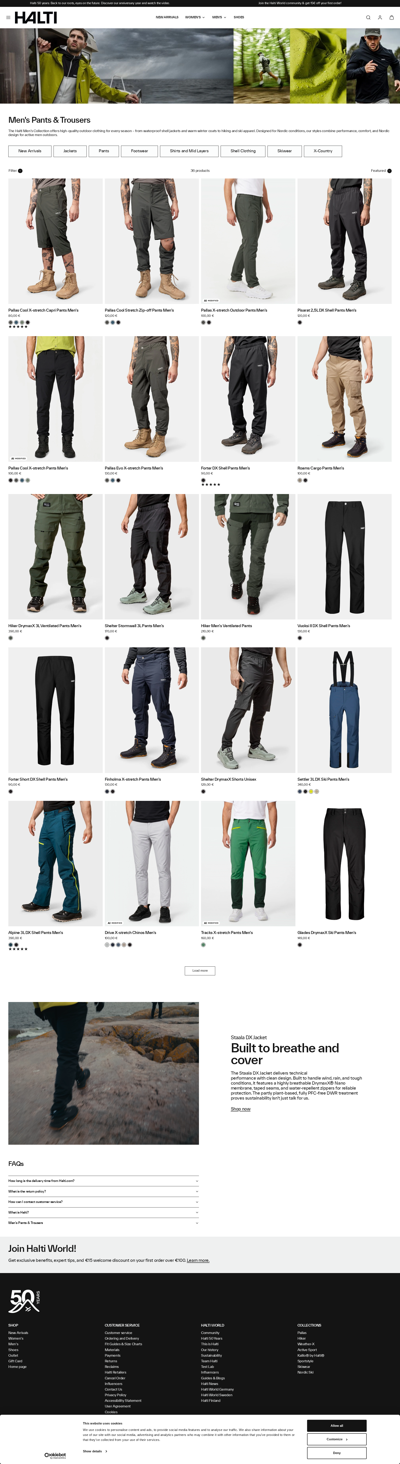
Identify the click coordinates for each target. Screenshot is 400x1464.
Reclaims (112, 1367)
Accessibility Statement (123, 1400)
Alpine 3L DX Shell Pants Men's (35, 933)
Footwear (139, 151)
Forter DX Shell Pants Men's (225, 468)
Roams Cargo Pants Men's (321, 468)
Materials (112, 1350)
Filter (13, 170)
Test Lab (207, 1367)
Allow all (337, 1425)
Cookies (111, 1412)
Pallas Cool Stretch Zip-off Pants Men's (139, 310)
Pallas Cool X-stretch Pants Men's (38, 468)
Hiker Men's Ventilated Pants (226, 626)
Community (210, 1333)
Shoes (13, 1350)
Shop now (241, 1109)
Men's (13, 1344)
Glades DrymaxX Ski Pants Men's (327, 933)
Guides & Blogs (213, 1378)
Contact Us (113, 1389)
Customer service (118, 1333)
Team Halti (209, 1361)
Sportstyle (306, 1361)
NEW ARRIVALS (167, 17)
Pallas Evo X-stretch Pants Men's (134, 468)
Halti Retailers (115, 1372)
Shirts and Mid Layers (189, 151)
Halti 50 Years (211, 1338)
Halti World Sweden (216, 1395)
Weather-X (306, 1344)
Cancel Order (115, 1378)
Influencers (113, 1384)
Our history (209, 1350)
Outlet (13, 1355)
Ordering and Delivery (122, 1338)
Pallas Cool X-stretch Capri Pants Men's (43, 310)
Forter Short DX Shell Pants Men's (38, 780)
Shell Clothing (243, 151)
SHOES (239, 17)
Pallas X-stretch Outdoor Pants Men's (234, 310)
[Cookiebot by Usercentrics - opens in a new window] (55, 1456)
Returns (111, 1361)
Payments (112, 1355)
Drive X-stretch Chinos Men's (130, 933)
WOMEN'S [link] (193, 17)
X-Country (323, 151)
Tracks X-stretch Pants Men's (227, 933)
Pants (104, 151)
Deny (337, 1453)
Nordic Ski (306, 1372)
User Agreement (118, 1406)
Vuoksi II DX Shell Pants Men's (324, 626)
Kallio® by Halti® (311, 1355)
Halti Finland (210, 1400)
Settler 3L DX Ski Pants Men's (323, 780)
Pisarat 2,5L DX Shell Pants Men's (327, 310)
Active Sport (307, 1350)
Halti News (209, 1384)
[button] (8, 17)
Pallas (302, 1333)
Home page (17, 1367)
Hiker (302, 1338)
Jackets (70, 151)
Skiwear (285, 151)
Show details (92, 1451)
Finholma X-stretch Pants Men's (133, 780)
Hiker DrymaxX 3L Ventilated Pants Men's (44, 626)
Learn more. (198, 1260)
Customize (334, 1439)
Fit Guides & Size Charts (123, 1344)
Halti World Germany (217, 1389)
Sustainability (211, 1355)
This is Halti (210, 1344)
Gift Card (15, 1361)
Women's (15, 1338)
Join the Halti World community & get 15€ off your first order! (300, 3)
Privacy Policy (115, 1395)
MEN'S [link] (217, 17)
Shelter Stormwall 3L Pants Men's (134, 626)
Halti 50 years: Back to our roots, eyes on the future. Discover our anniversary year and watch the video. (100, 3)
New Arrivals (29, 151)
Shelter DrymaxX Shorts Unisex (228, 780)
